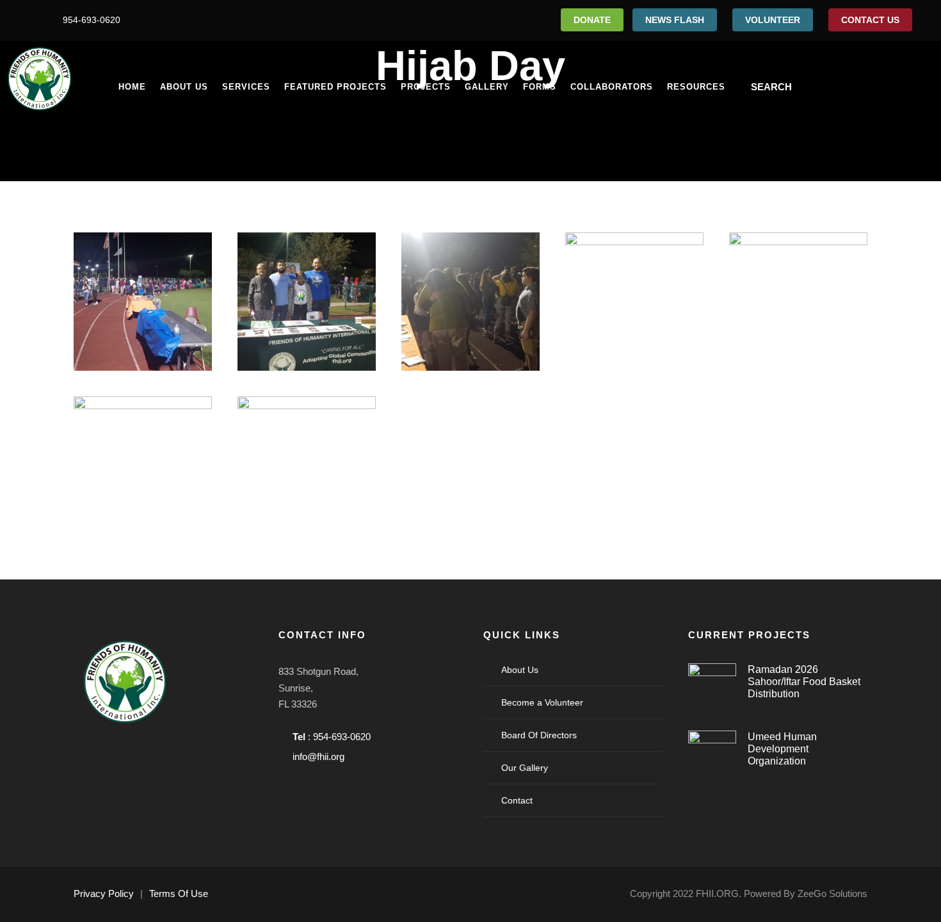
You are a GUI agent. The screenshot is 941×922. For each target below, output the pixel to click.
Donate (592, 20)
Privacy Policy (104, 893)
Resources (696, 87)
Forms (539, 87)
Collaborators (611, 87)
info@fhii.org (318, 756)
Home (132, 87)
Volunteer (772, 20)
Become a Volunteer (542, 702)
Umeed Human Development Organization (782, 748)
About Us (184, 87)
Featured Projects (335, 87)
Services (246, 87)
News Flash (674, 20)
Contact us (870, 20)
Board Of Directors (539, 735)
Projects (426, 87)
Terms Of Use (178, 893)
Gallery (487, 87)
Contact (517, 800)
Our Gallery (524, 768)
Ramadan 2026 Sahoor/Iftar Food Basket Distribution (804, 681)
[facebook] (25, 20)
